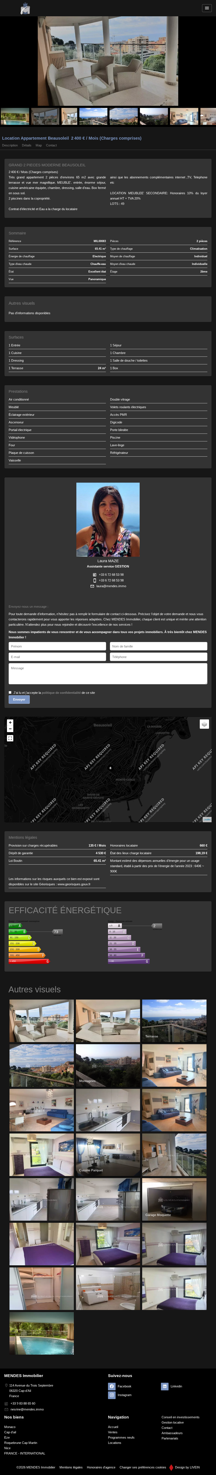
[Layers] (204, 724)
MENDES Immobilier (23, 1375)
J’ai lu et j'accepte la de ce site (54, 692)
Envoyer (19, 699)
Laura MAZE (108, 561)
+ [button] (10, 722)
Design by (187, 1467)
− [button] (10, 728)
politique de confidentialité (61, 692)
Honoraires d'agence (101, 1467)
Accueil (25, 8)
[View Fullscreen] (10, 738)
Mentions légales (71, 1467)
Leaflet (207, 819)
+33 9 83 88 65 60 (23, 1403)
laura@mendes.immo (111, 586)
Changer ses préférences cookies (143, 1467)
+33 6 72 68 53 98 (111, 574)
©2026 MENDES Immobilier (35, 1467)
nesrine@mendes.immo (27, 1409)
